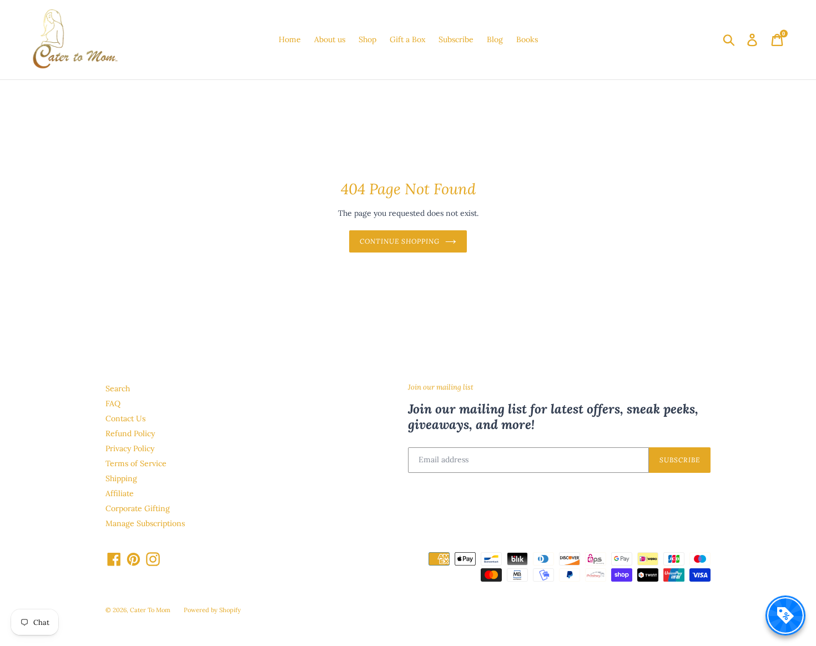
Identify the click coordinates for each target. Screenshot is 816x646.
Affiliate (119, 493)
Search (117, 388)
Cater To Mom (150, 610)
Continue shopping (399, 241)
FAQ (112, 403)
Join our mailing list (441, 387)
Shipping (121, 478)
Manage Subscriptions (145, 523)
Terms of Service (136, 463)
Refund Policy (130, 433)
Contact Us (125, 418)
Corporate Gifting (137, 508)
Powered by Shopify (212, 610)
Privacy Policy (129, 448)
